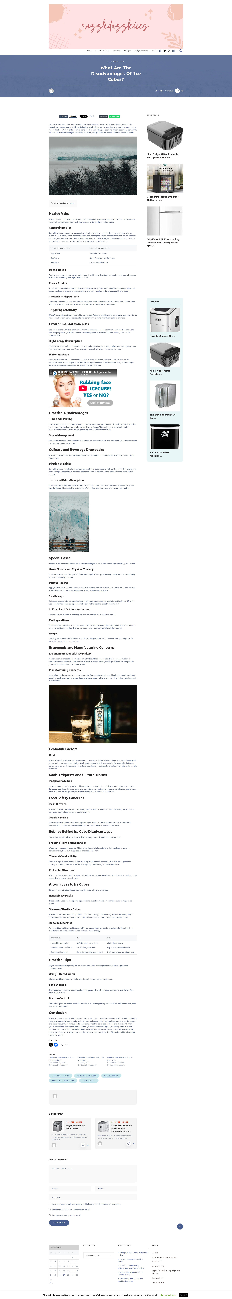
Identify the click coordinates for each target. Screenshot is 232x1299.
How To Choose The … (162, 336)
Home (89, 51)
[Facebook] (160, 51)
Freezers (117, 51)
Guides (155, 51)
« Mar (51, 1283)
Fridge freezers (141, 51)
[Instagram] (169, 51)
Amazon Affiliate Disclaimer (164, 1257)
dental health (111, 1075)
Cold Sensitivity (60, 1075)
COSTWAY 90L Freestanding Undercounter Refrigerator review (163, 242)
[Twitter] (165, 51)
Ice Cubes (89, 1080)
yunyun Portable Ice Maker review (75, 1127)
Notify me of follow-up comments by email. (71, 1210)
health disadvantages (63, 1080)
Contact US (157, 1262)
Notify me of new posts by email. (66, 1215)
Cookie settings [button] (168, 1295)
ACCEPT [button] (183, 1295)
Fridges (127, 51)
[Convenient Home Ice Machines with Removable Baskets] (104, 1126)
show (72, 203)
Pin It (92, 116)
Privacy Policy (158, 1278)
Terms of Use (158, 1282)
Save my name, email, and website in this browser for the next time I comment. (86, 1204)
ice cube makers (102, 51)
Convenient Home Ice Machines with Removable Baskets (121, 1128)
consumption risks (86, 1075)
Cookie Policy (158, 1266)
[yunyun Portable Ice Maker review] (58, 1126)
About (155, 1253)
